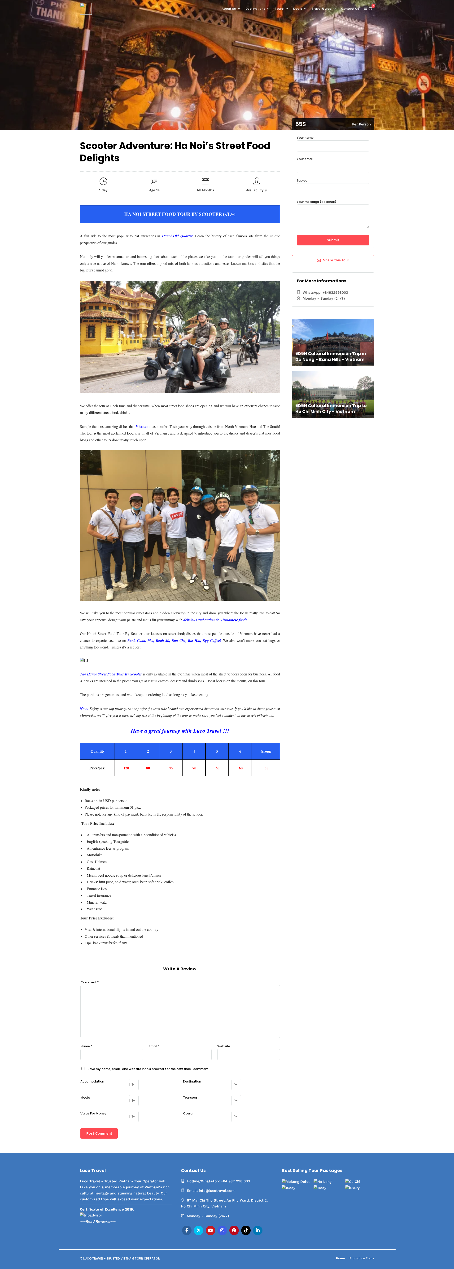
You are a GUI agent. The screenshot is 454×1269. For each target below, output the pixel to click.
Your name (305, 137)
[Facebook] (187, 1230)
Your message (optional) (316, 202)
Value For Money (93, 1113)
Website (223, 1046)
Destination (192, 1081)
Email (154, 1046)
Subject (303, 180)
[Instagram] (222, 1230)
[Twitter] (198, 1230)
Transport (191, 1097)
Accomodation (92, 1081)
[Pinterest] (234, 1230)
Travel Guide (321, 8)
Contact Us (350, 8)
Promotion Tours (361, 1258)
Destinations (255, 8)
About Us (229, 8)
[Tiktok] (246, 1230)
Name (86, 1046)
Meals (85, 1097)
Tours (279, 8)
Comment (89, 982)
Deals (297, 8)
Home (340, 1258)
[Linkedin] (257, 1230)
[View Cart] (370, 8)
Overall (188, 1113)
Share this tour (336, 260)
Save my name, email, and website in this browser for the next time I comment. (148, 1069)
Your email (305, 159)
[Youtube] (210, 1230)
